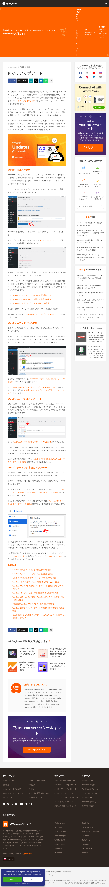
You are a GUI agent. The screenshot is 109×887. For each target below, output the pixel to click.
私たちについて (8, 780)
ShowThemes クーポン (96, 333)
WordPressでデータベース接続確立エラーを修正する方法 (58, 666)
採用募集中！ (28, 853)
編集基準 (6, 785)
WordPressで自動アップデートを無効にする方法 (30, 303)
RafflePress (86, 840)
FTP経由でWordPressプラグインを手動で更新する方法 (33, 604)
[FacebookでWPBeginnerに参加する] (80, 73)
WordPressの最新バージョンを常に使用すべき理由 (31, 570)
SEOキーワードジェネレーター (66, 789)
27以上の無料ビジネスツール (65, 806)
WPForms (58, 827)
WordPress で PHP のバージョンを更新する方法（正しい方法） (36, 582)
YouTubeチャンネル (18, 556)
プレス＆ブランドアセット (13, 793)
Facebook (58, 556)
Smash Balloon (59, 844)
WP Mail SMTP (59, 840)
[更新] (36, 81)
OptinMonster (59, 823)
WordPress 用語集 (88, 785)
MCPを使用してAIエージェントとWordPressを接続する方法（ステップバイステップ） (90, 257)
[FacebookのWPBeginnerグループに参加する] (80, 77)
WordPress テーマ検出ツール (65, 785)
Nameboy (58, 852)
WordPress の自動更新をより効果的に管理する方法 (31, 299)
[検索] (106, 3)
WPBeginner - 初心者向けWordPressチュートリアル (9, 3)
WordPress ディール (89, 793)
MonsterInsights (60, 835)
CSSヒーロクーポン (95, 346)
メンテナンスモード (47, 240)
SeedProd (58, 848)
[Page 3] (91, 320)
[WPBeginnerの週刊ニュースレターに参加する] (100, 77)
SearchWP (85, 835)
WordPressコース (88, 780)
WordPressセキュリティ (91, 802)
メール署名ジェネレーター (64, 802)
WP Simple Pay (87, 827)
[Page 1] (87, 320)
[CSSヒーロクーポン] (81, 350)
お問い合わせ (8, 797)
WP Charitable (87, 848)
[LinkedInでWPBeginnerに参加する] (93, 77)
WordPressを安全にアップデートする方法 (40, 314)
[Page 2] (89, 320)
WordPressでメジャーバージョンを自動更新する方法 (32, 295)
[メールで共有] (50, 81)
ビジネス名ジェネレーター (64, 780)
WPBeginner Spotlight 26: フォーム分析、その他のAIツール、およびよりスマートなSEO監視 (90, 232)
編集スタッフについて (36, 684)
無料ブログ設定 (88, 806)
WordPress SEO (87, 797)
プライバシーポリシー (37, 780)
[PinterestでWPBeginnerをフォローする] (87, 77)
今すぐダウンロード (36, 749)
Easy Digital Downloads (90, 831)
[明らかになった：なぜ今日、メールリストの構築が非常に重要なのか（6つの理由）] (43, 653)
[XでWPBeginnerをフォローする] (87, 73)
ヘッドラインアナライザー (64, 793)
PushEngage (86, 844)
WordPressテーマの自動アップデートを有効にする (32, 442)
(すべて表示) (98, 328)
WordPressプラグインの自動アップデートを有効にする (34, 387)
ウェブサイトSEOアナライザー (66, 797)
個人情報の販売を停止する (39, 793)
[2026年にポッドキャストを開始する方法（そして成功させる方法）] (12, 653)
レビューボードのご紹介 (12, 789)
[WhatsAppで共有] (45, 81)
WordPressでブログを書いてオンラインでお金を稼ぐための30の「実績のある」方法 (90, 278)
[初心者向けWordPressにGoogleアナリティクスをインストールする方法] (12, 667)
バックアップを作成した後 (25, 101)
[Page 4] (94, 320)
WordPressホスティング (46, 875)
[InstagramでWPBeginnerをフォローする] (100, 73)
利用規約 (32, 785)
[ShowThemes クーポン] (81, 337)
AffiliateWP (86, 852)
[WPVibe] (90, 97)
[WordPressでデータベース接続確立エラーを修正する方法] (43, 667)
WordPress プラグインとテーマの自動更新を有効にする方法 (35, 593)
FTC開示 (32, 789)
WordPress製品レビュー (91, 789)
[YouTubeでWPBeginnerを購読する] (93, 73)
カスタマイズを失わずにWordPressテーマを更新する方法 (34, 578)
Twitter (50, 556)
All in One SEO (60, 831)
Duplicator (85, 823)
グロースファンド (35, 797)
